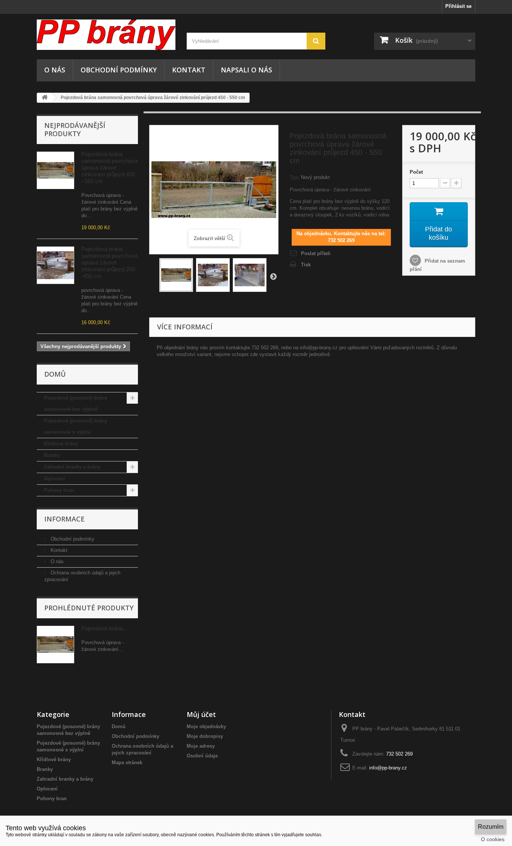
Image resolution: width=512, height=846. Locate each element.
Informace (64, 518)
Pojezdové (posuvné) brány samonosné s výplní (75, 426)
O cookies (493, 839)
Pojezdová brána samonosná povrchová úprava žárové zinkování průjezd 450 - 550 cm (109, 167)
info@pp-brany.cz (388, 768)
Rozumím (490, 826)
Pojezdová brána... (104, 628)
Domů (119, 726)
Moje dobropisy (205, 736)
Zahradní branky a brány (72, 467)
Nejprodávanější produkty (74, 129)
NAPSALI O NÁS (246, 69)
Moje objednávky (206, 726)
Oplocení (54, 478)
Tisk (306, 264)
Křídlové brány (61, 443)
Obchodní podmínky (119, 69)
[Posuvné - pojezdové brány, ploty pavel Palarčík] (106, 35)
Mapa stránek (127, 762)
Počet (416, 172)
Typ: (294, 177)
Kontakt (188, 69)
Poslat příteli (316, 253)
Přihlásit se (458, 6)
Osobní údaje (202, 756)
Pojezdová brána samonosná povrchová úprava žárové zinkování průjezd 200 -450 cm (109, 262)
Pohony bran (59, 490)
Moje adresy (201, 746)
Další (273, 276)
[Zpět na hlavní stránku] (44, 97)
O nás (54, 69)
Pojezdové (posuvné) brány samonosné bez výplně (75, 403)
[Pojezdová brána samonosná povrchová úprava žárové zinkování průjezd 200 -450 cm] (55, 265)
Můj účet (201, 714)
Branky (52, 455)
